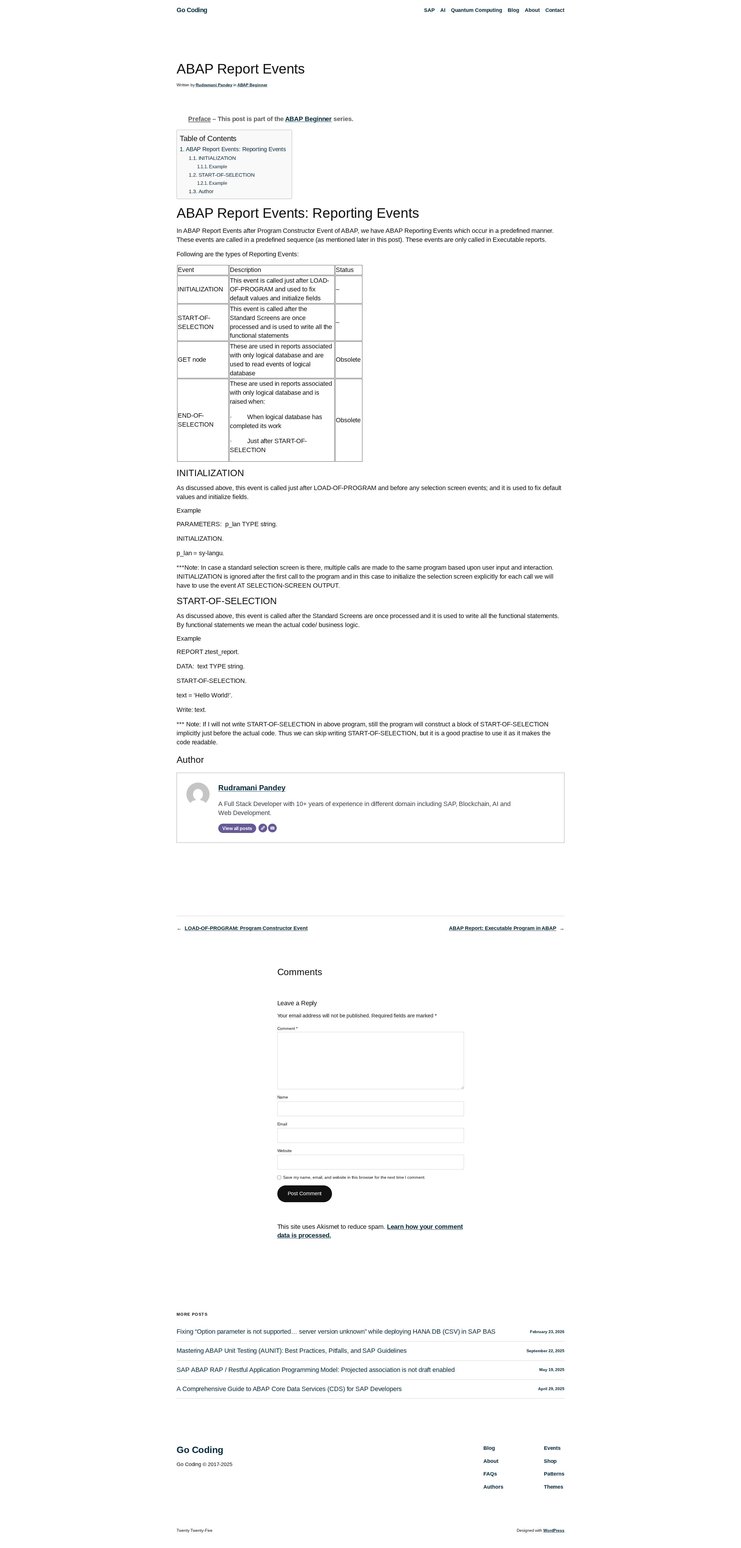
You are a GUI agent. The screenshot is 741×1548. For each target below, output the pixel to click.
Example (218, 166)
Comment (287, 1028)
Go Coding (192, 10)
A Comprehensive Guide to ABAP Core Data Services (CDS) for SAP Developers (289, 1389)
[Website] (262, 828)
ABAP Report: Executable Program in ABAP (502, 928)
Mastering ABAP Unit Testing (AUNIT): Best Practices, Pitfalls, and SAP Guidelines (292, 1350)
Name (282, 1097)
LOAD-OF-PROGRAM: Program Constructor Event (246, 928)
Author (206, 191)
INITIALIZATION (217, 158)
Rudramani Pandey (214, 85)
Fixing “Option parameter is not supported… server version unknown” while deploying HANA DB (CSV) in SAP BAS (336, 1331)
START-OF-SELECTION (226, 175)
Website (284, 1150)
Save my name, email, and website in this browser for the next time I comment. (354, 1177)
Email (282, 1124)
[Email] (272, 828)
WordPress (553, 1530)
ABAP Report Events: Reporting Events (236, 149)
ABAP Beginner (252, 85)
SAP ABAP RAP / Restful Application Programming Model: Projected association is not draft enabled (315, 1369)
